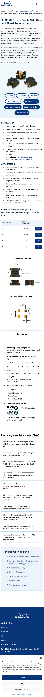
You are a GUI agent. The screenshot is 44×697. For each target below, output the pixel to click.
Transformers (13, 11)
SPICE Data (22, 96)
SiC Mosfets (23, 157)
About (3, 636)
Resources (5, 632)
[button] (41, 658)
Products (4, 627)
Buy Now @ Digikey (31, 107)
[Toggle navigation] (41, 3)
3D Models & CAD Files (18, 576)
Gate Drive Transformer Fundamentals (24, 557)
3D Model (10, 96)
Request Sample (22, 113)
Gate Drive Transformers (29, 11)
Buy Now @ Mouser (13, 107)
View (38, 228)
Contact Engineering (17, 585)
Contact (4, 640)
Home (3, 11)
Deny (22, 683)
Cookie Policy (16, 694)
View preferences (22, 689)
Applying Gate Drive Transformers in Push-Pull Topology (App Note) (24, 562)
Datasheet (33, 96)
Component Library (14, 101)
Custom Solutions (16, 580)
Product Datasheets (17, 572)
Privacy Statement (26, 694)
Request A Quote (31, 101)
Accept (22, 678)
